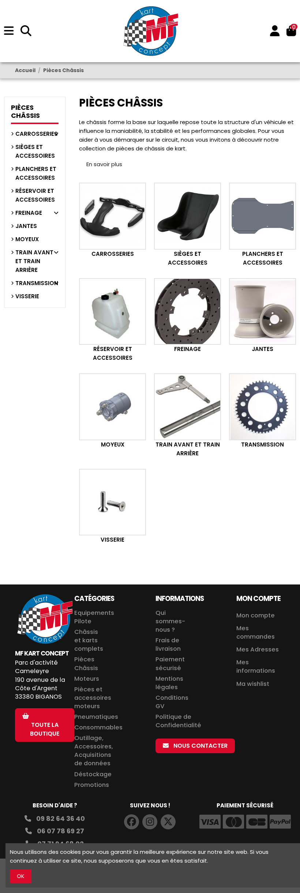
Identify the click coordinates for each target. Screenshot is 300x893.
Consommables (98, 727)
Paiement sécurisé (170, 663)
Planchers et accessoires (35, 173)
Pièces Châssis (25, 111)
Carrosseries (112, 254)
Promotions (91, 785)
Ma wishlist (252, 684)
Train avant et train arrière (34, 261)
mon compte (258, 599)
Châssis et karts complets (88, 640)
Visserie (112, 539)
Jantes (262, 349)
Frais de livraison (168, 644)
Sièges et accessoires (35, 151)
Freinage (187, 349)
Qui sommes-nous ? (170, 621)
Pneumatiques (96, 717)
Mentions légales (169, 683)
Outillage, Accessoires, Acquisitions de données (93, 750)
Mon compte (255, 615)
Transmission (262, 444)
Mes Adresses (257, 649)
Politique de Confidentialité (178, 721)
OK (21, 876)
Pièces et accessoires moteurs (92, 697)
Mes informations (256, 666)
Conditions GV (171, 702)
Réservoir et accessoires (35, 195)
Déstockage (93, 774)
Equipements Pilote (94, 617)
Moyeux (112, 444)
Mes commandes (255, 632)
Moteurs (86, 679)
